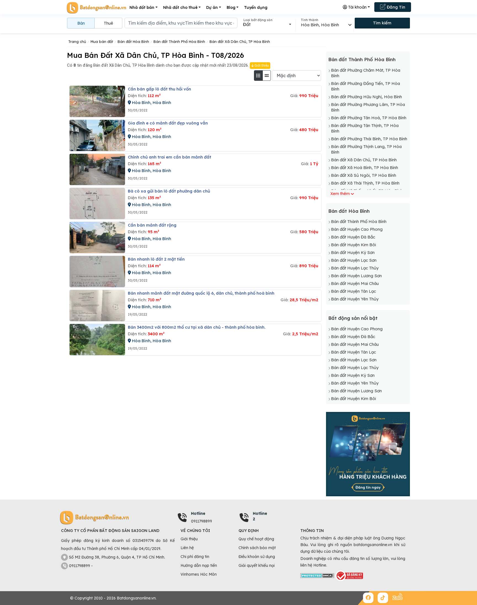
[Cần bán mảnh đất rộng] (97, 237)
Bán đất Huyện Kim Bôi (353, 244)
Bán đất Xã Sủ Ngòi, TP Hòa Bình (363, 175)
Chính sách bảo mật (257, 547)
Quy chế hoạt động (256, 538)
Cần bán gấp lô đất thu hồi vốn (159, 89)
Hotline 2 (260, 516)
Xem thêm (340, 193)
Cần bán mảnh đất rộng (152, 225)
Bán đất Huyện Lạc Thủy (354, 268)
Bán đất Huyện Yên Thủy (354, 299)
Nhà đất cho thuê (180, 7)
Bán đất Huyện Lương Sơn (356, 275)
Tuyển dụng (255, 7)
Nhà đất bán (141, 7)
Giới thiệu (261, 65)
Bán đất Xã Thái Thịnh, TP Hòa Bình (365, 183)
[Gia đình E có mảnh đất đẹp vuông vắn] (97, 135)
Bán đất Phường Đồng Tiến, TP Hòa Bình (365, 86)
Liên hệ (187, 547)
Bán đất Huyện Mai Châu (355, 283)
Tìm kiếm (382, 22)
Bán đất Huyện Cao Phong (357, 229)
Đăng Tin (395, 7)
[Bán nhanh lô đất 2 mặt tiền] (97, 271)
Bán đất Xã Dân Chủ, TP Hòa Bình (364, 159)
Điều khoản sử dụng (257, 556)
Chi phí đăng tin (195, 556)
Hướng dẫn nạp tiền (199, 565)
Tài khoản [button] (357, 7)
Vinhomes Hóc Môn (199, 574)
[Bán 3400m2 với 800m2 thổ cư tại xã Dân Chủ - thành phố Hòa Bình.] (97, 339)
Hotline (198, 513)
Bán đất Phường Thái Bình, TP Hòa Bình (369, 138)
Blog (231, 7)
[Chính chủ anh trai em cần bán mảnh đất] (97, 169)
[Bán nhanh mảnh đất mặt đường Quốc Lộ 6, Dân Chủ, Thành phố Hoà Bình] (97, 305)
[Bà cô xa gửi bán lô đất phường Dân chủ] (97, 203)
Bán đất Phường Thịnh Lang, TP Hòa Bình (366, 149)
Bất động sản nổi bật (353, 318)
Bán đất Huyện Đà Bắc (353, 237)
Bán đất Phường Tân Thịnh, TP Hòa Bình (365, 128)
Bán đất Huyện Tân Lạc (353, 291)
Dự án (212, 7)
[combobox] (267, 24)
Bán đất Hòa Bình (349, 211)
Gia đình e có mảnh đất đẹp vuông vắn (168, 123)
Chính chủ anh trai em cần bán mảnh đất (169, 157)
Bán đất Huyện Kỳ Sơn (353, 252)
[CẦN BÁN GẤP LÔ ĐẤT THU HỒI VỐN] (97, 101)
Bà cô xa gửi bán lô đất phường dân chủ (169, 191)
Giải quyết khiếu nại (257, 565)
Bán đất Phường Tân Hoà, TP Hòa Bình (368, 117)
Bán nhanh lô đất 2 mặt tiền (156, 259)
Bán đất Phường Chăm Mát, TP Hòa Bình (365, 72)
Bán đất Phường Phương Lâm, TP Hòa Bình (368, 107)
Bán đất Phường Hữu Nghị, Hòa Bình (366, 96)
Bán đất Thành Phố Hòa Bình (362, 59)
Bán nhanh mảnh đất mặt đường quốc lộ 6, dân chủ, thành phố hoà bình (201, 293)
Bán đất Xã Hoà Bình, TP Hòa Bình (364, 167)
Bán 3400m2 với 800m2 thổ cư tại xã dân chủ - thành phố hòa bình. (197, 327)
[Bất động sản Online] (96, 7)
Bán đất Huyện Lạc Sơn (354, 260)
